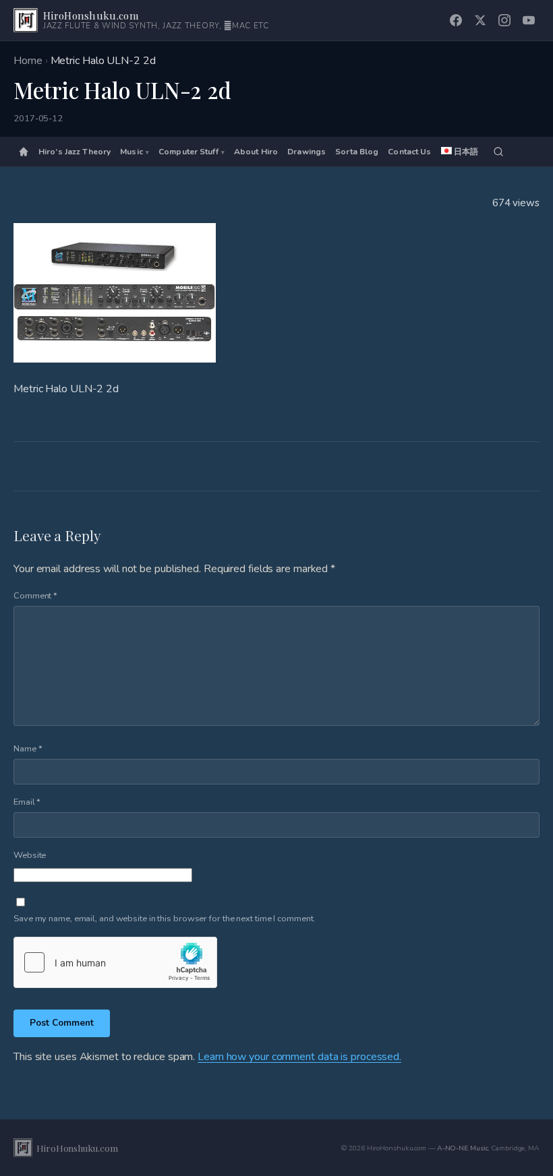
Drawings (306, 151)
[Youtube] (529, 20)
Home (27, 60)
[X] (480, 20)
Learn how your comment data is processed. (299, 1056)
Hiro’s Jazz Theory (74, 151)
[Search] (498, 151)
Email (26, 802)
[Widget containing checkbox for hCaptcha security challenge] (115, 962)
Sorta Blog (356, 151)
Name (27, 749)
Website (29, 855)
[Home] (23, 151)
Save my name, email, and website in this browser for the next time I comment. (164, 918)
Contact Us (409, 151)
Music (131, 151)
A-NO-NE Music (462, 1148)
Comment (35, 596)
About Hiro (256, 151)
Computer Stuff (188, 151)
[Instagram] (504, 20)
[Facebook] (456, 20)
